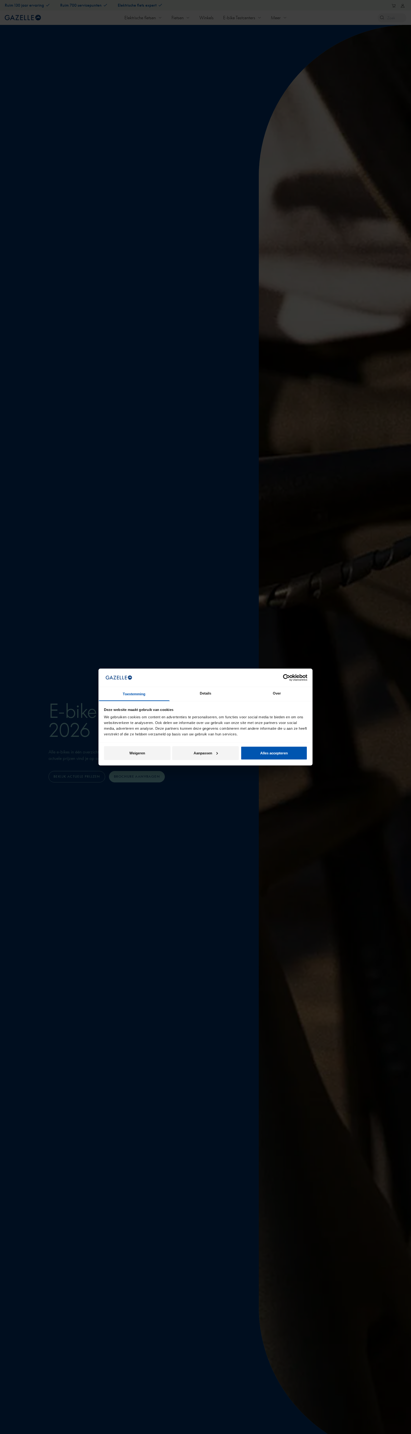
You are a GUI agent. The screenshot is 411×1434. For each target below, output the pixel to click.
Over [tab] (277, 693)
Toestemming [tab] (134, 694)
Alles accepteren (274, 753)
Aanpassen (203, 753)
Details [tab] (205, 693)
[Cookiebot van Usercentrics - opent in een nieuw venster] (286, 677)
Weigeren (137, 753)
